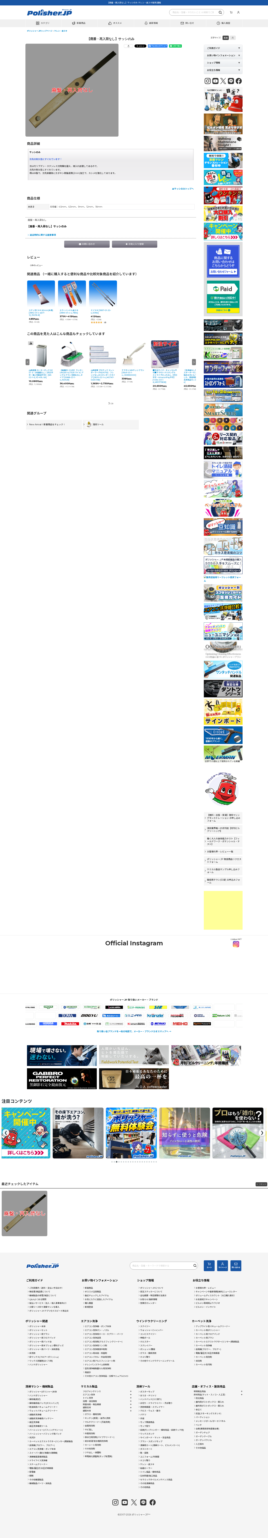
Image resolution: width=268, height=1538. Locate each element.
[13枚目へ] (140, 1161)
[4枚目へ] (119, 1161)
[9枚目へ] (130, 1161)
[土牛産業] (134, 1015)
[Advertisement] (223, 910)
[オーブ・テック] (201, 1007)
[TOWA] (112, 1015)
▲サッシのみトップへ (183, 188)
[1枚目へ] (112, 1161)
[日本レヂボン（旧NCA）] (222, 1015)
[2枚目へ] (114, 1161)
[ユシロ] (223, 1023)
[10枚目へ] (133, 1161)
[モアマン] (179, 1023)
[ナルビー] (156, 1015)
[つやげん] (46, 1015)
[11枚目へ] (135, 1161)
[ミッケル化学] (69, 1023)
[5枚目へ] (121, 1162)
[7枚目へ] (126, 1161)
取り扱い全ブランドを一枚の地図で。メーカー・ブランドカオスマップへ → (134, 1031)
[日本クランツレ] (200, 1015)
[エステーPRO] (91, 1007)
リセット (262, 1184)
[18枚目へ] (151, 1161)
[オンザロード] (223, 1007)
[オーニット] (179, 1007)
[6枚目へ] (123, 1161)
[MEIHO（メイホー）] (135, 1023)
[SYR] (113, 1007)
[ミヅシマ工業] (91, 1023)
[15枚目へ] (144, 1161)
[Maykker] (157, 1023)
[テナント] (68, 1015)
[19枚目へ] (153, 1161)
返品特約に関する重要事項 (43, 235)
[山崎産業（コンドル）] (201, 1023)
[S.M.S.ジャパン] (69, 1007)
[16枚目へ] (146, 1161)
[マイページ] (238, 12)
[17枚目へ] (149, 1161)
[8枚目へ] (128, 1161)
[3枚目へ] (116, 1161)
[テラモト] (90, 1015)
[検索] (220, 12)
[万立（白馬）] (47, 1023)
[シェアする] (128, 46)
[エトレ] (135, 1007)
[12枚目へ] (137, 1161)
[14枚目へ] (142, 1161)
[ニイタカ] (178, 1015)
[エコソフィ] (47, 1007)
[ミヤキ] (113, 1023)
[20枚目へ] (156, 1161)
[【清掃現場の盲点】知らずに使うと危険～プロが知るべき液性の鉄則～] (78, 1133)
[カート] (231, 12)
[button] (43, 23)
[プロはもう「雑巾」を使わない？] (131, 1133)
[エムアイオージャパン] (157, 1007)
